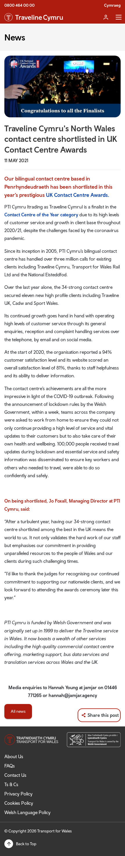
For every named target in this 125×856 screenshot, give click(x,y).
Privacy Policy (18, 793)
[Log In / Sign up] (105, 17)
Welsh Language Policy (27, 812)
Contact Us (15, 775)
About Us (13, 756)
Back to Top (26, 843)
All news (18, 711)
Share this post (103, 715)
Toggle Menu (118, 17)
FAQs (9, 765)
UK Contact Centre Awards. (77, 195)
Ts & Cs (11, 784)
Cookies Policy (18, 803)
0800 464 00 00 (19, 5)
